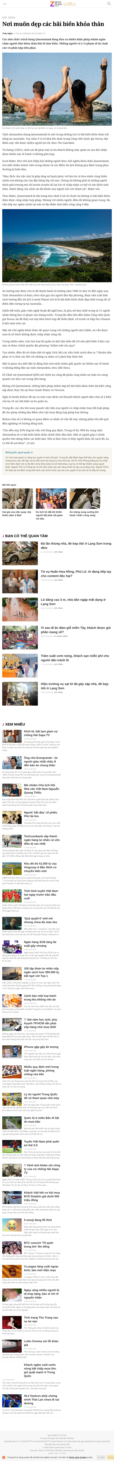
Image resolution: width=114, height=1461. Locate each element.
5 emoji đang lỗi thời (38, 1220)
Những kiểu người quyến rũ (19, 452)
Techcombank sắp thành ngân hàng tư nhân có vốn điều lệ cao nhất (42, 840)
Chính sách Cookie (77, 1457)
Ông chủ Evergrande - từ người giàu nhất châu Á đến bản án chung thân (40, 761)
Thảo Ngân (7, 34)
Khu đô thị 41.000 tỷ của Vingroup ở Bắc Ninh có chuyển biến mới (40, 867)
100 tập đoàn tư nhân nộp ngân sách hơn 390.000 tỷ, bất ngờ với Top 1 (42, 972)
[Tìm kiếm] (109, 4)
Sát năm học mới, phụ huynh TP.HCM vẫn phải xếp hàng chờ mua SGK (40, 1023)
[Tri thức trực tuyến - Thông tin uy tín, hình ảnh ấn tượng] (63, 4)
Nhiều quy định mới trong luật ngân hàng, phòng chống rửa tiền (41, 1070)
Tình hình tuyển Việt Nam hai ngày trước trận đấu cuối (41, 895)
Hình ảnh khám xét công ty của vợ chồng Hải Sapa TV (42, 1169)
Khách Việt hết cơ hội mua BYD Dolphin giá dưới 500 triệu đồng (42, 1196)
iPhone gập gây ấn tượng (41, 1047)
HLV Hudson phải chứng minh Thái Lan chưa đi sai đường (41, 1399)
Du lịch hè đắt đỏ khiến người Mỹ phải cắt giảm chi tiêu (49, 515)
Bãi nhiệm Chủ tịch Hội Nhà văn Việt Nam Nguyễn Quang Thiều (41, 789)
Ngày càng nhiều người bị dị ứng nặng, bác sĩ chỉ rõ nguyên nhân (41, 1294)
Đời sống (8, 17)
